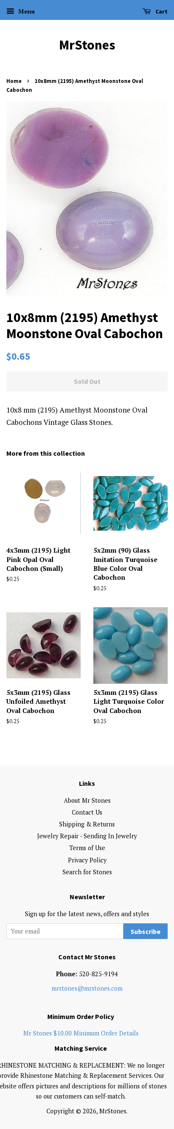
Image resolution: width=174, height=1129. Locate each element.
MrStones (87, 45)
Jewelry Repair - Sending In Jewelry (87, 836)
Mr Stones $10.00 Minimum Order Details (81, 1033)
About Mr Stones (87, 800)
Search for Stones (87, 872)
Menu (25, 11)
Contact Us (87, 812)
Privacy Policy (87, 860)
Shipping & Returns (87, 824)
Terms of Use (87, 848)
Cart (161, 11)
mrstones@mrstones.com (87, 988)
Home (14, 80)
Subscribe (145, 931)
